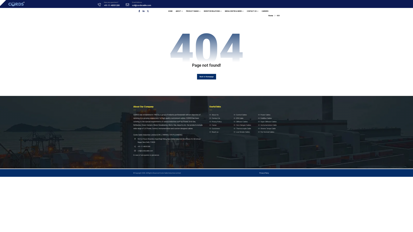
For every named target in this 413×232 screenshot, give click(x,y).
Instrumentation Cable (269, 125)
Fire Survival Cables (267, 132)
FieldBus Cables (266, 118)
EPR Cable (239, 118)
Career (214, 125)
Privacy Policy (217, 122)
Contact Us (216, 118)
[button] (139, 11)
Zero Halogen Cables (243, 125)
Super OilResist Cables (269, 122)
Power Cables (265, 115)
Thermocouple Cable (243, 129)
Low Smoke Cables (243, 132)
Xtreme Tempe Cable (268, 129)
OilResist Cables (242, 122)
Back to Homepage (206, 77)
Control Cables (241, 115)
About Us (215, 115)
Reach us (215, 132)
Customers (216, 129)
